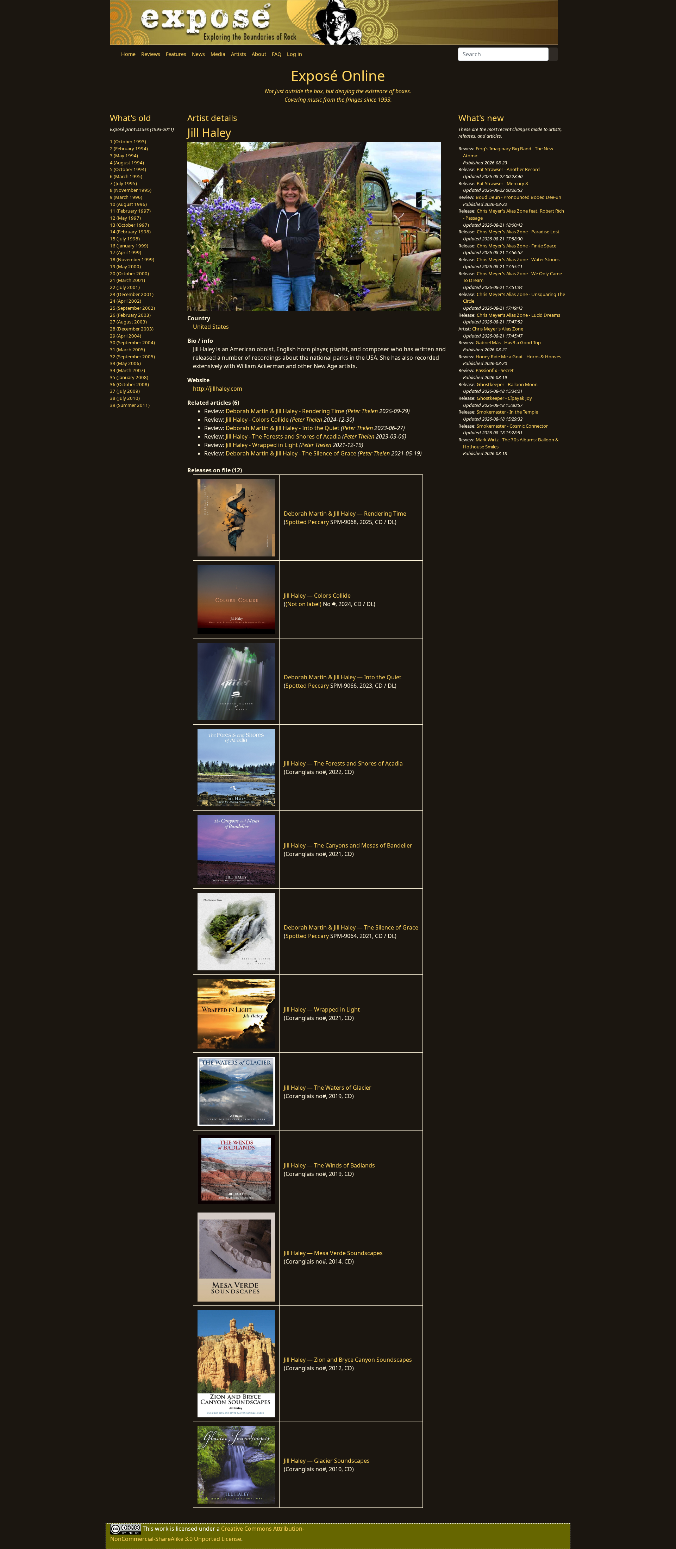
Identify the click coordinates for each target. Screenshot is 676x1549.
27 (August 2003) (128, 322)
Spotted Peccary (307, 522)
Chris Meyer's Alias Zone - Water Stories (518, 259)
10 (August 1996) (128, 204)
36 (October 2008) (129, 384)
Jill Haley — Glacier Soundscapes (327, 1461)
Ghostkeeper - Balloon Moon (507, 384)
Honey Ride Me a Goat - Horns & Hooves (518, 356)
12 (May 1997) (125, 218)
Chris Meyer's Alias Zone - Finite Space (516, 246)
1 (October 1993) (128, 141)
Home (128, 54)
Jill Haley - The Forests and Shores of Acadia (283, 436)
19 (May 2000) (125, 266)
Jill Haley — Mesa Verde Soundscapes (333, 1253)
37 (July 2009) (125, 391)
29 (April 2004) (125, 336)
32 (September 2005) (132, 356)
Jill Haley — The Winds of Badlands (329, 1165)
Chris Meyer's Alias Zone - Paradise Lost (518, 231)
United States (211, 326)
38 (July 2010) (125, 398)
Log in (294, 54)
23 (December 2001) (132, 294)
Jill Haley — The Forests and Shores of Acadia (343, 763)
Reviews (150, 54)
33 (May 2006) (125, 363)
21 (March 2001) (127, 280)
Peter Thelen (363, 411)
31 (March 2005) (127, 349)
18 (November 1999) (132, 259)
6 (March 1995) (126, 176)
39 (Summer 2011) (130, 405)
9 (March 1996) (126, 197)
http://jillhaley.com (217, 388)
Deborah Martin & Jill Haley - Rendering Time (285, 411)
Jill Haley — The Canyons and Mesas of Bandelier (348, 845)
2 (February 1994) (129, 148)
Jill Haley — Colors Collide (317, 595)
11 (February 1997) (130, 211)
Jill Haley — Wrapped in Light (322, 1009)
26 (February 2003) (130, 315)
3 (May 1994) (124, 155)
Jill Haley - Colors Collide (257, 419)
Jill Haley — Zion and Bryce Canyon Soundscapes (348, 1360)
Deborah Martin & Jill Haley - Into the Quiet (282, 428)
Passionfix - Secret (495, 370)
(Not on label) (303, 604)
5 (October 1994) (128, 169)
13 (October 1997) (129, 225)
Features (176, 54)
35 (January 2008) (129, 377)
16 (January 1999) (129, 246)
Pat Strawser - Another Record (508, 169)
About (259, 54)
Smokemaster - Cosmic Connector (512, 426)
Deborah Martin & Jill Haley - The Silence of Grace (291, 453)
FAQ (276, 54)
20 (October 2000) (129, 273)
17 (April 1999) (125, 252)
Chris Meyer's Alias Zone (497, 329)
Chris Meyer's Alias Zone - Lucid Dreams (518, 315)
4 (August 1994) (127, 162)
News (198, 54)
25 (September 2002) (132, 308)
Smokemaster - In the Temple (507, 412)
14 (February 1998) (130, 231)
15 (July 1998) (125, 238)
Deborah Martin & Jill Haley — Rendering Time (345, 513)
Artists (238, 54)
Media (218, 54)
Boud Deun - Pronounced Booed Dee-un (518, 197)
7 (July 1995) (123, 183)
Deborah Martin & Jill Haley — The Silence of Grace (351, 927)
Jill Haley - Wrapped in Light (262, 445)
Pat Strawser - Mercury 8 (502, 183)
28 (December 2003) (132, 329)
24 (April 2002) (125, 301)
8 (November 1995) (130, 190)
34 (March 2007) (127, 370)
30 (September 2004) (132, 342)
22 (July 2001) (125, 287)
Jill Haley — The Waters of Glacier (327, 1087)
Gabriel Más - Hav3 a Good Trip (508, 342)
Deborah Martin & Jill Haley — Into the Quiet (342, 677)
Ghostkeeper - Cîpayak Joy (504, 398)
